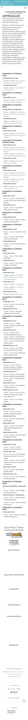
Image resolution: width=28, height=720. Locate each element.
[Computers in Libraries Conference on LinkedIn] (14, 689)
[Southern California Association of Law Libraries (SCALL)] (8, 630)
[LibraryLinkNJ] (19, 622)
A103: (19, 284)
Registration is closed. (21, 1)
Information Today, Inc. (19, 672)
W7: (15, 114)
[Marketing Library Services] (14, 657)
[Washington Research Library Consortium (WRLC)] (19, 630)
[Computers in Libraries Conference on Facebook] (16, 689)
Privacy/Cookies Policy (14, 676)
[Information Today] (19, 650)
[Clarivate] (14, 554)
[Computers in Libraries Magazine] (8, 650)
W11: (13, 277)
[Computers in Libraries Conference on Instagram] (8, 689)
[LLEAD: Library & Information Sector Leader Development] (14, 596)
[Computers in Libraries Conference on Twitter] (11, 689)
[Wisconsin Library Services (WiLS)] (14, 638)
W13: (15, 175)
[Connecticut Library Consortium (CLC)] (8, 622)
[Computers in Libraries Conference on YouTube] (19, 689)
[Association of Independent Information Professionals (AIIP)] (14, 610)
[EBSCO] (14, 568)
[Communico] (14, 561)
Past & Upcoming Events (14, 674)
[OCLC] (14, 581)
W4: (15, 135)
